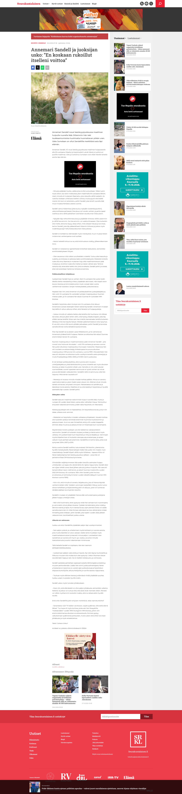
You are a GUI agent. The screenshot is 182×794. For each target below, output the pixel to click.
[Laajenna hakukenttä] (160, 3)
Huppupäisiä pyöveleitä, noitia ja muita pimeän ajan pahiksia (137, 224)
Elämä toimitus (35, 133)
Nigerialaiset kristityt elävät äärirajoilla (136, 207)
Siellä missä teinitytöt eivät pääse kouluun (137, 161)
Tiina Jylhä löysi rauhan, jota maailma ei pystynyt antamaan (137, 241)
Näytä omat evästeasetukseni (102, 754)
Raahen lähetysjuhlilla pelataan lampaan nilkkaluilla (137, 145)
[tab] (120, 38)
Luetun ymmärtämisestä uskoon (137, 286)
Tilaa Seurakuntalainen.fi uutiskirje (128, 303)
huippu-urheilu (38, 43)
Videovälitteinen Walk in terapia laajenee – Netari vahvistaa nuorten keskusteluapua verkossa (138, 82)
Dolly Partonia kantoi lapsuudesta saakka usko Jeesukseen (92, 698)
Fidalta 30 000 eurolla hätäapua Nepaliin (137, 128)
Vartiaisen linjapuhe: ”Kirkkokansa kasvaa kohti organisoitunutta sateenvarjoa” (65, 36)
